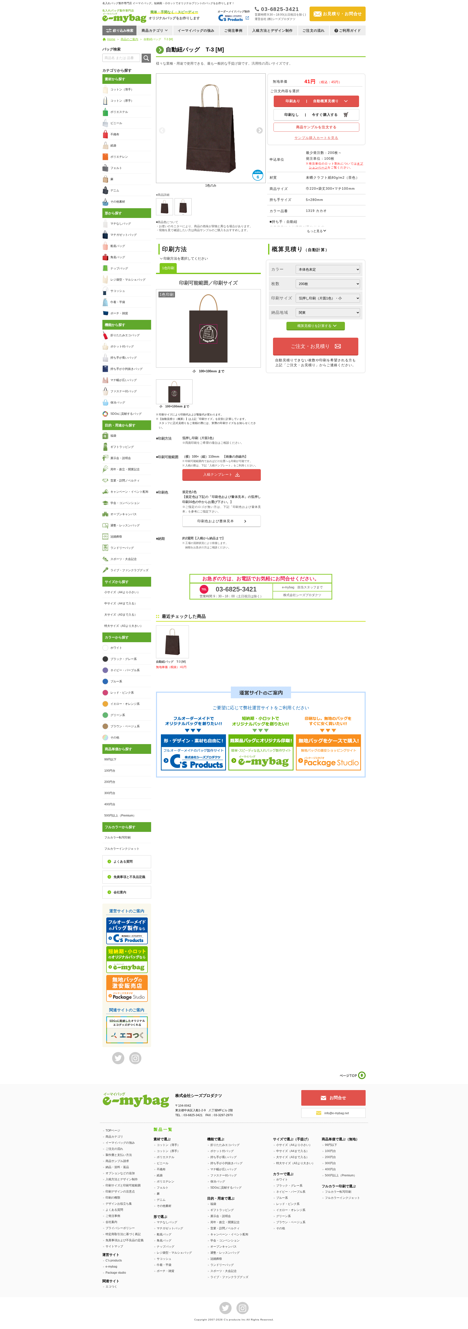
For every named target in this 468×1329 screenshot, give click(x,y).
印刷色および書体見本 (215, 521)
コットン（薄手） (122, 89)
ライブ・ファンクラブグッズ (129, 570)
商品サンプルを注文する (316, 127)
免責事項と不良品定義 (129, 877)
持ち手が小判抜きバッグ (126, 369)
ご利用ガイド (350, 30)
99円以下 (110, 759)
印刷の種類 (113, 1197)
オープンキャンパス (123, 514)
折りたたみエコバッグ (125, 335)
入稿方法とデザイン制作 (272, 30)
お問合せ (338, 1097)
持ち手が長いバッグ (123, 357)
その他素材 (117, 201)
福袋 (113, 435)
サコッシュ (117, 291)
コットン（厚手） (122, 100)
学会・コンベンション (125, 503)
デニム (114, 190)
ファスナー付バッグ (123, 391)
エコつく (111, 1286)
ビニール (116, 123)
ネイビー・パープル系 (125, 670)
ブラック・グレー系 (123, 659)
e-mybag (111, 1266)
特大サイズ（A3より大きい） (123, 626)
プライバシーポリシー (120, 1228)
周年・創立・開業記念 (125, 469)
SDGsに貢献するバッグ (126, 413)
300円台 (109, 793)
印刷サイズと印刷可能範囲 (123, 1185)
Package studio (116, 1272)
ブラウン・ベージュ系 (125, 726)
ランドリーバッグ (122, 548)
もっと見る (315, 231)
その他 (114, 737)
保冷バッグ (117, 402)
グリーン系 (117, 715)
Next (259, 130)
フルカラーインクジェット (121, 848)
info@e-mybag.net (336, 1113)
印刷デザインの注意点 (120, 1191)
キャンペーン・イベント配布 (129, 491)
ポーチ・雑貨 (119, 313)
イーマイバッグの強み (196, 30)
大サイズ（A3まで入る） (120, 614)
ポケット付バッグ (122, 346)
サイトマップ (114, 1246)
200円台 (109, 782)
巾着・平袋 (117, 302)
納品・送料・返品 (117, 1167)
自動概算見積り (312, 101)
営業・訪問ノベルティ (125, 480)
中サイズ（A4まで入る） (120, 603)
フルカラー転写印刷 (117, 837)
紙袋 (113, 145)
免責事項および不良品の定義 (125, 1240)
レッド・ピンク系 (122, 692)
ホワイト (116, 648)
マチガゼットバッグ (123, 234)
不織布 (114, 134)
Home (111, 39)
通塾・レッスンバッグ (125, 525)
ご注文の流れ (313, 30)
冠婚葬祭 (116, 536)
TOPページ (113, 1130)
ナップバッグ (119, 268)
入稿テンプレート (218, 474)
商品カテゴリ (114, 1136)
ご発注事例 (233, 30)
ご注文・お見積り (310, 346)
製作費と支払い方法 (119, 1155)
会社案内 (120, 892)
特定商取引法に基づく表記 (123, 1234)
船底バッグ (117, 246)
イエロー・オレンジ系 (125, 704)
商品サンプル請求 (117, 1161)
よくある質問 (123, 861)
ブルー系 (116, 681)
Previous (162, 130)
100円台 (109, 770)
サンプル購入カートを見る (316, 138)
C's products (114, 1260)
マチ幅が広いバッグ (123, 380)
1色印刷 (168, 268)
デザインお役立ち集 (119, 1203)
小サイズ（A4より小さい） (122, 592)
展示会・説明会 (120, 458)
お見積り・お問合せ (342, 13)
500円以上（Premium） (120, 815)
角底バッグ (117, 257)
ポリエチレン (119, 156)
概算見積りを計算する (314, 326)
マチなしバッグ (120, 223)
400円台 (109, 804)
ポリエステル (119, 112)
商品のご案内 (129, 39)
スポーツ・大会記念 (123, 559)
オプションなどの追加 (120, 1173)
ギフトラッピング (122, 447)
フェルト (116, 168)
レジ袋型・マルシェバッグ (128, 279)
